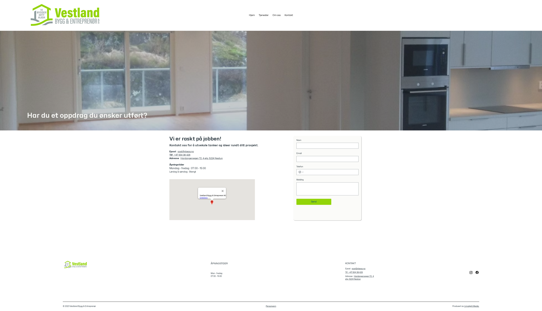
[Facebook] (477, 272)
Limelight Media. (471, 306)
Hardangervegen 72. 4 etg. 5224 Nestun (202, 158)
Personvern (271, 306)
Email (299, 153)
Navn (298, 140)
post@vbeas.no (186, 151)
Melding (300, 180)
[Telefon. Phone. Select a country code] (301, 172)
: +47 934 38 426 (179, 155)
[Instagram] (471, 272)
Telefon (299, 167)
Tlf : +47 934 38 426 (354, 272)
